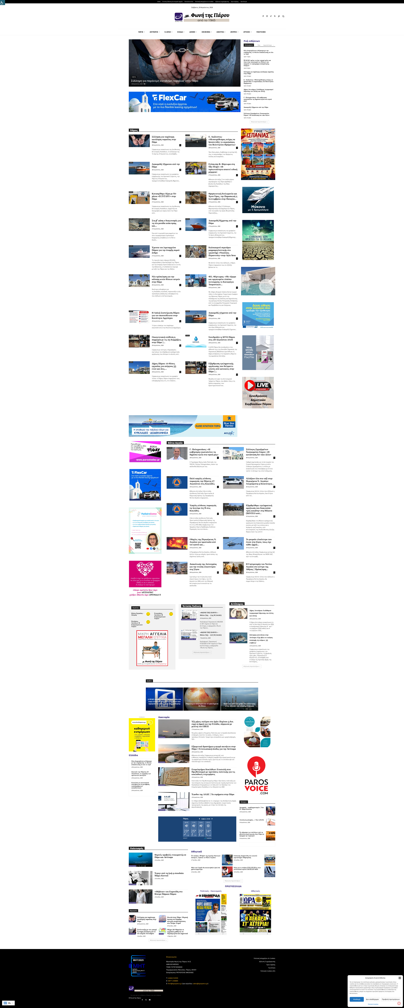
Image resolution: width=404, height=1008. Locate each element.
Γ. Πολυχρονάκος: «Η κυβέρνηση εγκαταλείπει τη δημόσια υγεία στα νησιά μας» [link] (258, 99)
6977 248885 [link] (173, 981)
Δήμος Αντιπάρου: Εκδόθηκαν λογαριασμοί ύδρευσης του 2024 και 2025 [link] (258, 90)
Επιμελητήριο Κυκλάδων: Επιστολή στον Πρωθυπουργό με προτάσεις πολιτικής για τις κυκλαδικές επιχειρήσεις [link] (213, 772)
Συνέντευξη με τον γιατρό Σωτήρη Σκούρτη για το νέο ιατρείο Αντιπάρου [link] (147, 932)
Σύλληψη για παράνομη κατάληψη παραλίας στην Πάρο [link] (259, 73)
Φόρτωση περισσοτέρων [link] (258, 122)
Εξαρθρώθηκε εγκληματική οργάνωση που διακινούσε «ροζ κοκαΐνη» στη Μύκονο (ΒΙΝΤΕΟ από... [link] (259, 509)
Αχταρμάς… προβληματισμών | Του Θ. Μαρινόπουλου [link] (251, 808)
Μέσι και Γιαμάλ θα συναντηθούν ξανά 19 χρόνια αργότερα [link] (205, 868)
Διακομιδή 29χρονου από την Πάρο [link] (256, 107)
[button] (400, 978)
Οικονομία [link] (162, 737)
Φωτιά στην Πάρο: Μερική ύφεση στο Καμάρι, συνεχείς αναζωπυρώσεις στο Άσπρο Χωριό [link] (177, 920)
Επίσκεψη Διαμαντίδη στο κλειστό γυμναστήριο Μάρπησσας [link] (245, 857)
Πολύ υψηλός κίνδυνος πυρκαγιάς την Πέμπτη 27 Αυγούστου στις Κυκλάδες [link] (202, 481)
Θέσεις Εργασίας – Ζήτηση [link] (137, 614)
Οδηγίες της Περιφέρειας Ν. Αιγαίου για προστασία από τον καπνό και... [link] (203, 542)
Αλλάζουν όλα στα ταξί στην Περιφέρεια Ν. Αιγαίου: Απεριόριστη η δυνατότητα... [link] (260, 481)
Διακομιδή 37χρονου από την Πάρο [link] (222, 314)
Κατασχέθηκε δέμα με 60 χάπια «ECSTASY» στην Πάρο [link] (164, 196)
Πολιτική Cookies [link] (373, 1004)
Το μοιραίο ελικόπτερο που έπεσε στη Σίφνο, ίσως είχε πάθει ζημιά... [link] (259, 542)
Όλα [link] (259, 45)
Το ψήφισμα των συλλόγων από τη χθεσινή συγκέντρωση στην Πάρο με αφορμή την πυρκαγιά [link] (251, 834)
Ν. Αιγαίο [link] (169, 448)
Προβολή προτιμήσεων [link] (391, 999)
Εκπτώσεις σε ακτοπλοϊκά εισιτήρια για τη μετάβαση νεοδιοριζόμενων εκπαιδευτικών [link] (140, 785)
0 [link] (180, 145)
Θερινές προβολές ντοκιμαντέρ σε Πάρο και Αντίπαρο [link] (170, 856)
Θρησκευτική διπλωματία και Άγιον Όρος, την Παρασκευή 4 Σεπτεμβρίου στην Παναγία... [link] (223, 196)
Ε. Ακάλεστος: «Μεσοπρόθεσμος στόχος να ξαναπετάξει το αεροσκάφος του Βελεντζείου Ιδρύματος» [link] (258, 81)
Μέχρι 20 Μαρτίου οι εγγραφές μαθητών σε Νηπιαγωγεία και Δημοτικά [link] (177, 932)
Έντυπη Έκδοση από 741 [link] (188, 619)
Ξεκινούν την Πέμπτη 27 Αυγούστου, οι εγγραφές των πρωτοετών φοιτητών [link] (141, 773)
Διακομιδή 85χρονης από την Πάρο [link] (222, 222)
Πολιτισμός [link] (132, 866)
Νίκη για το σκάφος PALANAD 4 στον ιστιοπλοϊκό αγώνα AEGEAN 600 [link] (247, 868)
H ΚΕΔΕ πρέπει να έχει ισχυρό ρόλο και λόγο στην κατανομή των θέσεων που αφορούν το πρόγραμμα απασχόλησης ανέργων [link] (257, 63)
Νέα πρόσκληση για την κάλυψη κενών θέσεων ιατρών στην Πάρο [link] (166, 279)
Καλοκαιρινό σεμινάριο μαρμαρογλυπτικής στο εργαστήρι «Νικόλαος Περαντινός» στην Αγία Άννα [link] (222, 251)
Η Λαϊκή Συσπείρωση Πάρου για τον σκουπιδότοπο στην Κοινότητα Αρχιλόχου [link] (165, 316)
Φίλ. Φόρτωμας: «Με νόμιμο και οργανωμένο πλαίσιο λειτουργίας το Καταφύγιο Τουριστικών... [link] (222, 280)
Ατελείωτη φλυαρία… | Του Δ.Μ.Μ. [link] (251, 820)
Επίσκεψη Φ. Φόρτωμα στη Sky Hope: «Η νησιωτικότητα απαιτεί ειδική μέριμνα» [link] (223, 168)
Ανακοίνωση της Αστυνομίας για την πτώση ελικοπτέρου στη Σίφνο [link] (203, 567)
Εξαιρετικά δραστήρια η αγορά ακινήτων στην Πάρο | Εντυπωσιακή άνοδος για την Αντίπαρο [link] (214, 747)
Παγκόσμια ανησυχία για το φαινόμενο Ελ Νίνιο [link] (202, 705)
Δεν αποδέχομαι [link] (372, 999)
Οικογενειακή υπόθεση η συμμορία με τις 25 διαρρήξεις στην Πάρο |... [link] (166, 340)
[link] (2, 2)
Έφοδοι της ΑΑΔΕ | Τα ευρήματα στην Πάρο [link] (213, 794)
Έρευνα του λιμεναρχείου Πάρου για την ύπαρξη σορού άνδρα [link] (165, 250)
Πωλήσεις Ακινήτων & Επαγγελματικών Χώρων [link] (137, 624)
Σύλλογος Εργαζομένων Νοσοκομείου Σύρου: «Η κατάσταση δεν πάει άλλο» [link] (257, 114)
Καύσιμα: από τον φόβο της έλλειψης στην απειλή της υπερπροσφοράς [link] (240, 705)
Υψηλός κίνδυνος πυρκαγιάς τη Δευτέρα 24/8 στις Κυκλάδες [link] (203, 508)
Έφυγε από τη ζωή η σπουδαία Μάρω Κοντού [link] (169, 874)
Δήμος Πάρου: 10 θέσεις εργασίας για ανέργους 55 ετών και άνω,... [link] (164, 366)
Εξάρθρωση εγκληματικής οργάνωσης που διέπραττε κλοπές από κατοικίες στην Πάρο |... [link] (221, 367)
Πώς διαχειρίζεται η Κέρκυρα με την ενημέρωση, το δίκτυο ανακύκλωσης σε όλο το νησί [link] (258, 52)
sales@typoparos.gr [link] (200, 984)
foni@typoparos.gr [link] (175, 984)
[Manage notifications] (399, 1003)
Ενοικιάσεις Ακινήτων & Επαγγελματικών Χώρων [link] (160, 616)
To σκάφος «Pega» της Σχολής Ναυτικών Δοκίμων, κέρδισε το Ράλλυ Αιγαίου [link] (206, 857)
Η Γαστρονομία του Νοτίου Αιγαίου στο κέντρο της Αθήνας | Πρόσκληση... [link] (259, 567)
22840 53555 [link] (173, 978)
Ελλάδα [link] (134, 73)
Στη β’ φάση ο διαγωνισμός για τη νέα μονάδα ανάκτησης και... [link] (166, 223)
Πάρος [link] (131, 135)
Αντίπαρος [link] (233, 618)
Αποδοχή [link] (356, 999)
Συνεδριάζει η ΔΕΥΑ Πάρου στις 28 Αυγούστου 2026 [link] (222, 338)
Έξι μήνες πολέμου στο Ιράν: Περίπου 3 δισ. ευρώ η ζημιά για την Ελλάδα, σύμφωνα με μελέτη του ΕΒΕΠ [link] (213, 724)
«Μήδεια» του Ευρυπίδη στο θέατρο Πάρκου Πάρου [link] (169, 892)
